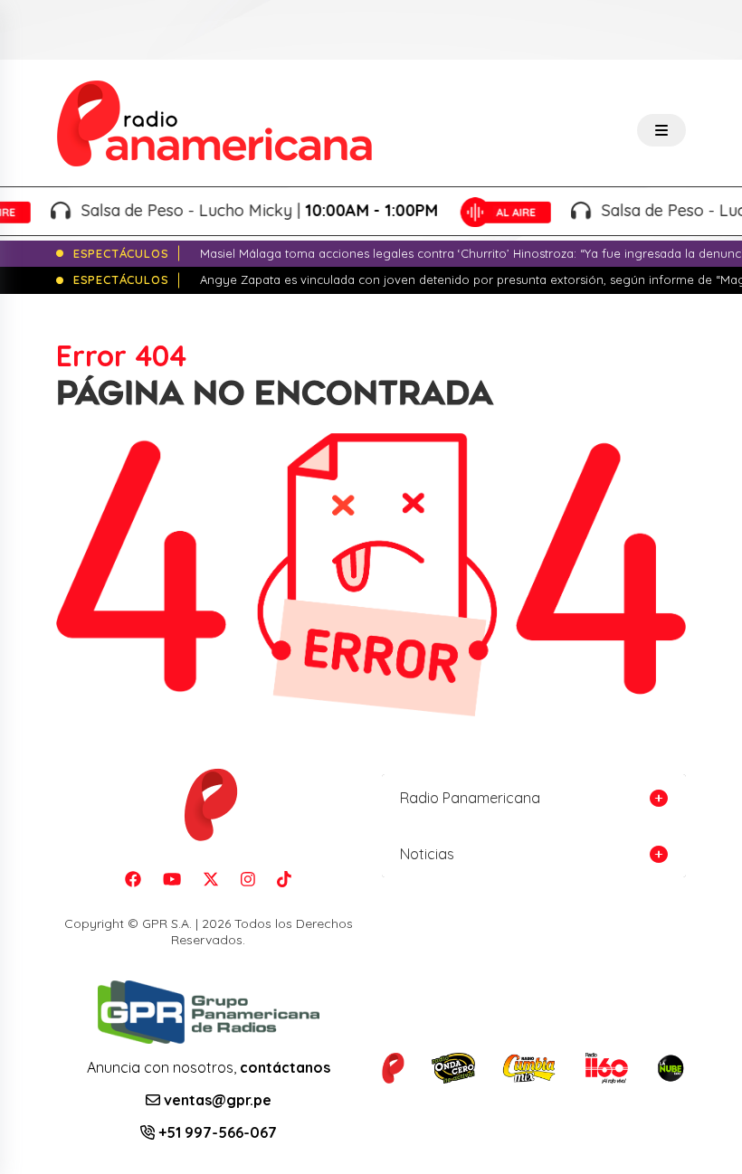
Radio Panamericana (470, 798)
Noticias (427, 854)
